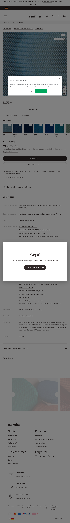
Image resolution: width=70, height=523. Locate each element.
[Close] (60, 78)
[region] (35, 86)
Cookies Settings (27, 90)
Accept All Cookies (41, 90)
